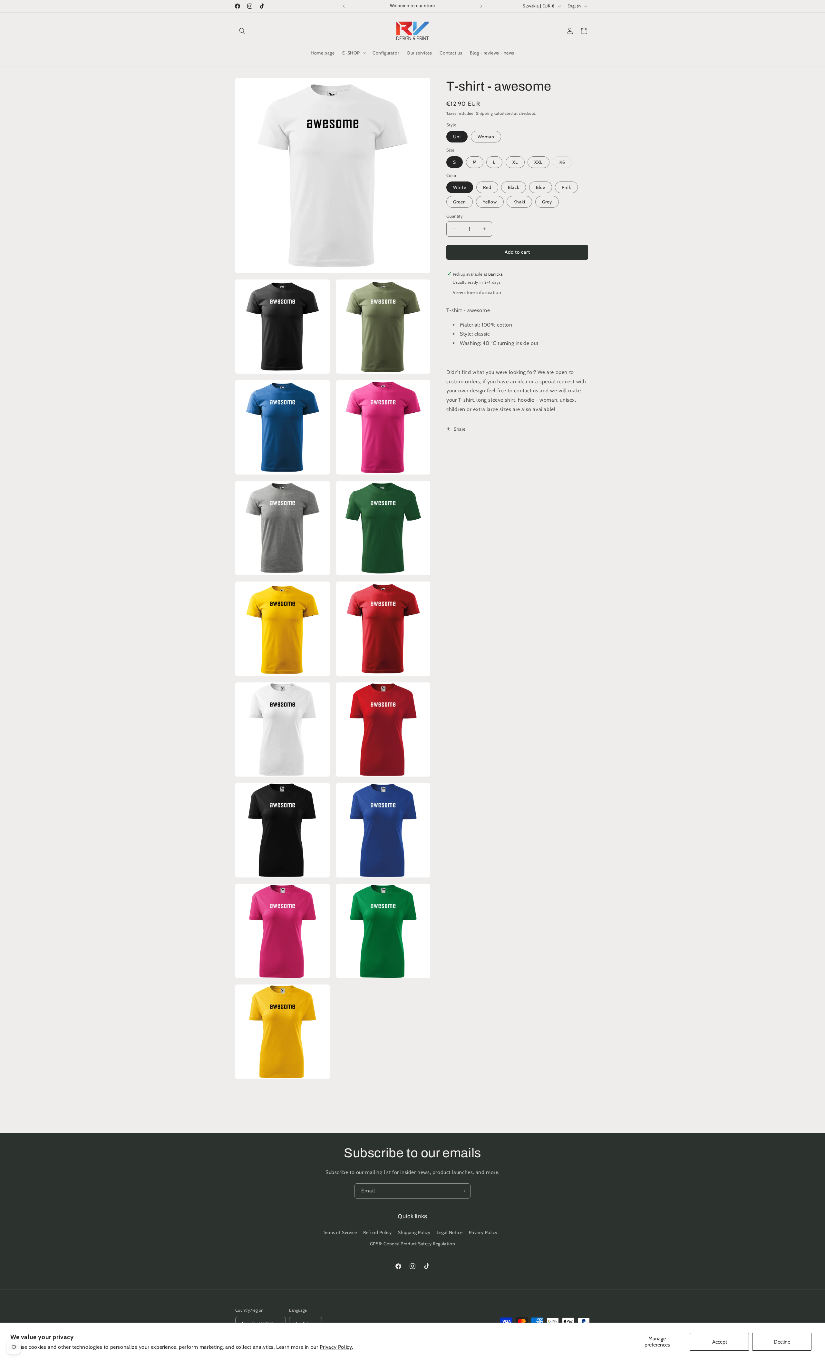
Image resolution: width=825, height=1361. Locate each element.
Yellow (490, 202)
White (459, 187)
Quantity (454, 216)
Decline (782, 1342)
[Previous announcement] (344, 6)
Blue (540, 187)
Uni (457, 137)
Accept (719, 1342)
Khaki (519, 202)
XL (515, 162)
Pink (566, 187)
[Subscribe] (463, 1191)
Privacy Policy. (336, 1347)
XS (565, 163)
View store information (477, 292)
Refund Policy (377, 1232)
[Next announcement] (481, 6)
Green (459, 202)
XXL (538, 162)
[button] (242, 31)
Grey (547, 202)
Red (487, 187)
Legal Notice (449, 1232)
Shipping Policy (414, 1232)
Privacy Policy (483, 1232)
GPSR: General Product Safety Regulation (412, 1244)
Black (513, 187)
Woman (486, 137)
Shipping (484, 113)
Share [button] (460, 429)
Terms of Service (340, 1232)
